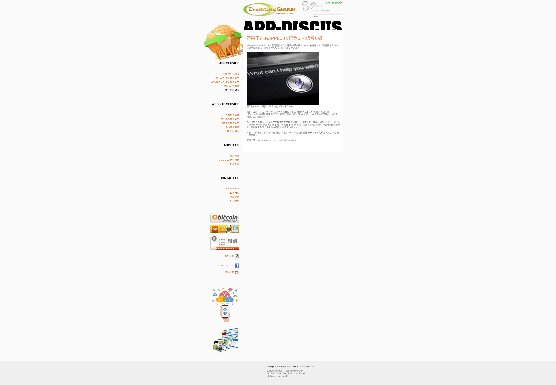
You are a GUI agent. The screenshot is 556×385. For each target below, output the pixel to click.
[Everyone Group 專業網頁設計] (277, 10)
